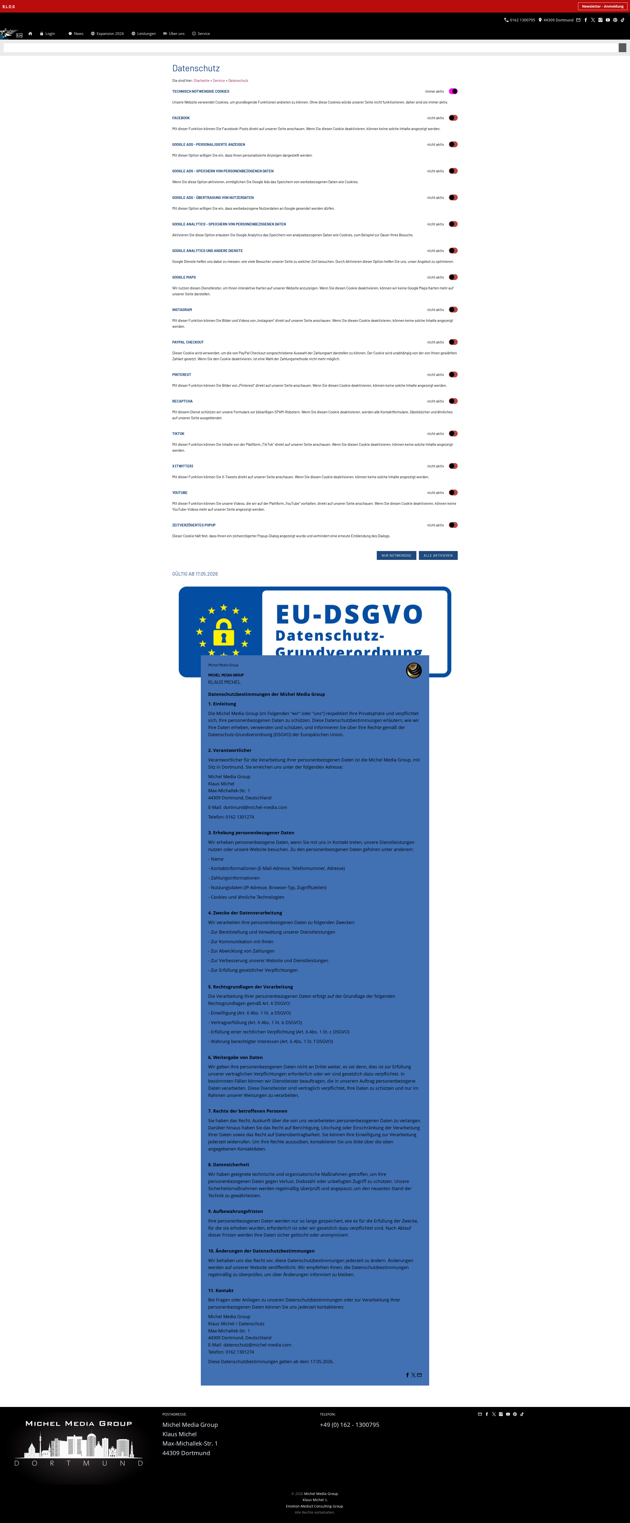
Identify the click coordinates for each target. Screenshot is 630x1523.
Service (219, 80)
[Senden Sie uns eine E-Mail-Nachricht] (578, 19)
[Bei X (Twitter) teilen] (413, 1376)
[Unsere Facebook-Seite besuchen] (585, 19)
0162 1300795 (522, 19)
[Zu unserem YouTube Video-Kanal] (607, 19)
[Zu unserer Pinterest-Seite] (615, 19)
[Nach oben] (455, 1391)
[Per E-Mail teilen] (419, 1376)
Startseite (201, 80)
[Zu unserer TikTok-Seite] (622, 19)
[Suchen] (624, 33)
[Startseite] (30, 33)
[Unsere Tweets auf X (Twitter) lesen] (593, 19)
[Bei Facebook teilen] (407, 1376)
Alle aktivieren (438, 555)
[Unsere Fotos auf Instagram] (600, 19)
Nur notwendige (396, 555)
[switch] (453, 118)
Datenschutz (238, 80)
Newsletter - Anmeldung (603, 6)
